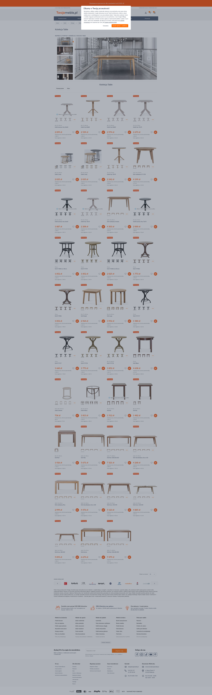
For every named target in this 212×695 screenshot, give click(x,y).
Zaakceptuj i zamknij (120, 25)
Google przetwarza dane (110, 22)
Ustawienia (105, 25)
